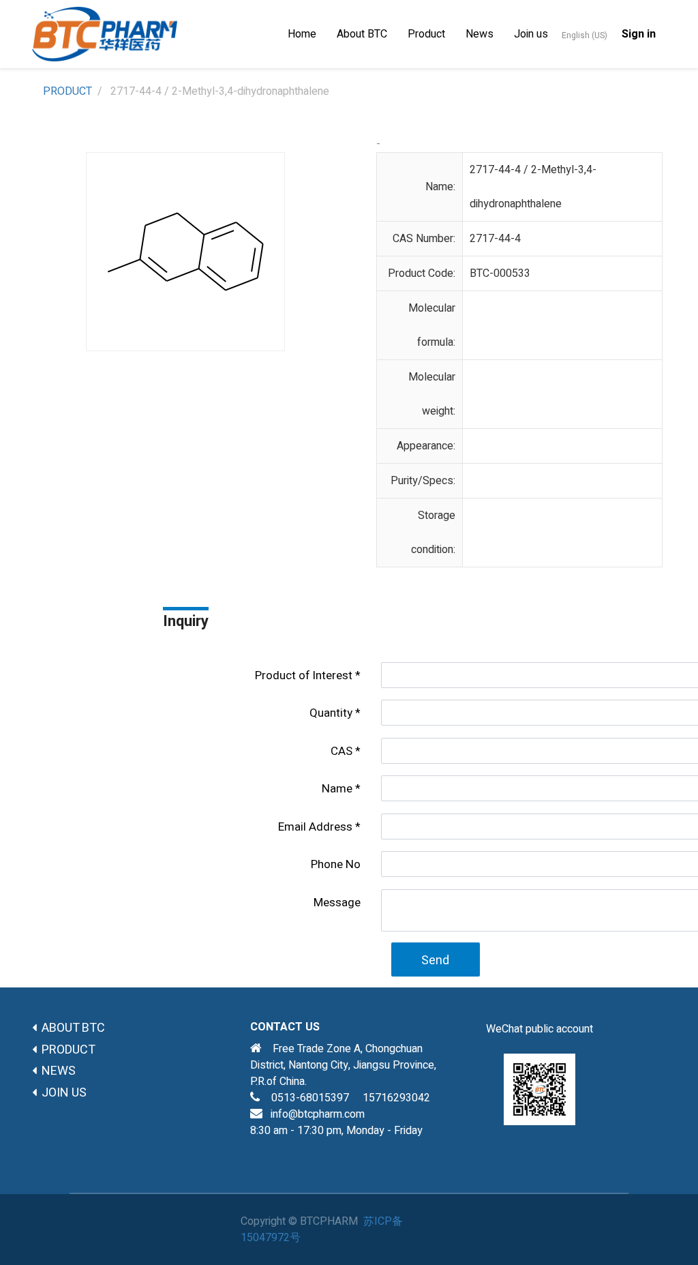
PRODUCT (67, 91)
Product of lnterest (303, 675)
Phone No (336, 864)
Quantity (330, 712)
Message (337, 902)
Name (337, 788)
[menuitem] (302, 34)
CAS (341, 751)
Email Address (315, 826)
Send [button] (435, 960)
